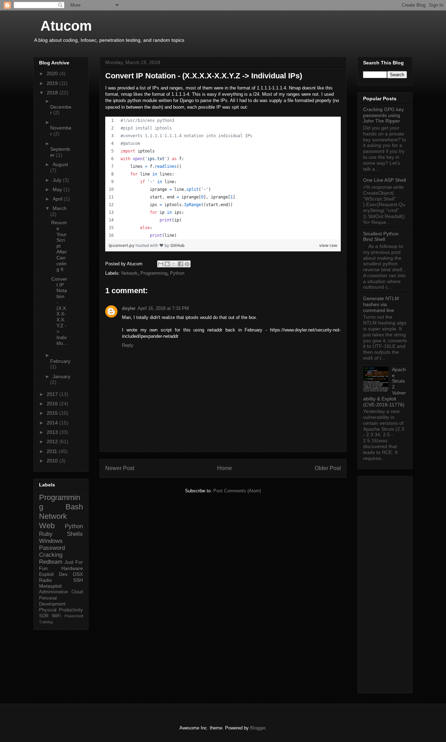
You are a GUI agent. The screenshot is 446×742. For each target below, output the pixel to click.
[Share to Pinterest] (187, 263)
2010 (53, 460)
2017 (53, 394)
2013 (53, 432)
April (58, 199)
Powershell (73, 616)
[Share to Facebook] (180, 263)
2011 (53, 451)
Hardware (72, 568)
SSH (78, 580)
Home (224, 468)
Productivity (71, 610)
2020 (53, 73)
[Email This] (160, 263)
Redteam (50, 562)
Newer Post (119, 468)
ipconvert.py (122, 245)
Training (46, 622)
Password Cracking (52, 551)
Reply (127, 345)
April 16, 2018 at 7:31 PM (163, 308)
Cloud (77, 591)
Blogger (257, 728)
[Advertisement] (385, 583)
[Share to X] (173, 263)
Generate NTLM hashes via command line (381, 304)
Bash (74, 506)
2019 (53, 83)
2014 (53, 422)
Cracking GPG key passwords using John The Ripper (383, 115)
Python (177, 273)
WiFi (56, 616)
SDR (43, 616)
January (61, 376)
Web (47, 525)
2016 (53, 403)
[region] (223, 178)
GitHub (177, 245)
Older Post (328, 468)
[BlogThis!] (167, 263)
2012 (53, 441)
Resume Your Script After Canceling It (59, 246)
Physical (47, 610)
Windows (51, 541)
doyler (129, 308)
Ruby (46, 534)
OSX (78, 574)
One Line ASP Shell (384, 180)
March (60, 208)
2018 (53, 92)
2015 (53, 413)
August (60, 164)
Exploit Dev (53, 574)
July (58, 180)
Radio (45, 580)
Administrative (53, 591)
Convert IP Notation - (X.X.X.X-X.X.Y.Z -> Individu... (59, 311)
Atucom (66, 25)
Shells (75, 534)
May (58, 189)
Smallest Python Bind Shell (381, 236)
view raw (328, 245)
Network (129, 273)
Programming (153, 273)
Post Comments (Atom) (237, 490)
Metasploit (50, 586)
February (60, 361)
